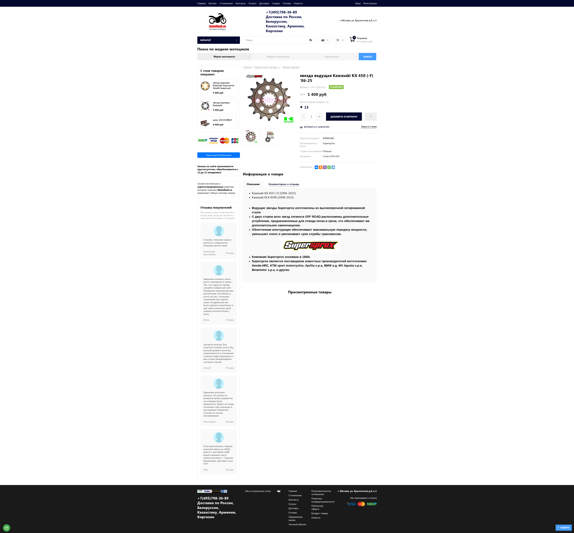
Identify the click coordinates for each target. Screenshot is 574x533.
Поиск (367, 56)
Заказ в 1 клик (369, 126)
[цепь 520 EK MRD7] (205, 123)
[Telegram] (333, 167)
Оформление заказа (295, 518)
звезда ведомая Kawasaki (221, 104)
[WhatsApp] (329, 167)
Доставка (264, 3)
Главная (201, 3)
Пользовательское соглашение (321, 492)
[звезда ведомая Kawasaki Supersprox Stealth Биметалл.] (205, 86)
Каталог (213, 3)
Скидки (276, 3)
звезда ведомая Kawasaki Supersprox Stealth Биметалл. (223, 85)
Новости (298, 3)
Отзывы (287, 3)
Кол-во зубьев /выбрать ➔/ (314, 101)
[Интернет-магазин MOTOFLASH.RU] (211, 21)
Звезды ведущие (291, 66)
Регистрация (370, 3)
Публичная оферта (317, 507)
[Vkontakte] (279, 491)
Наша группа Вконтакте (218, 155)
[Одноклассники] (320, 167)
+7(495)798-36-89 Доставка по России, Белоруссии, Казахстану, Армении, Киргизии (285, 21)
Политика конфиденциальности (323, 500)
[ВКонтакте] (316, 167)
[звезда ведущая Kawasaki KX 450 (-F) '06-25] (269, 99)
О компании (226, 3)
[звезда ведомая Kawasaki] (205, 105)
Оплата (252, 3)
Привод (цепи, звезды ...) (267, 66)
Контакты (241, 3)
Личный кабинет (297, 524)
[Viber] (325, 167)
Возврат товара (319, 513)
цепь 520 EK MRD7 (222, 120)
